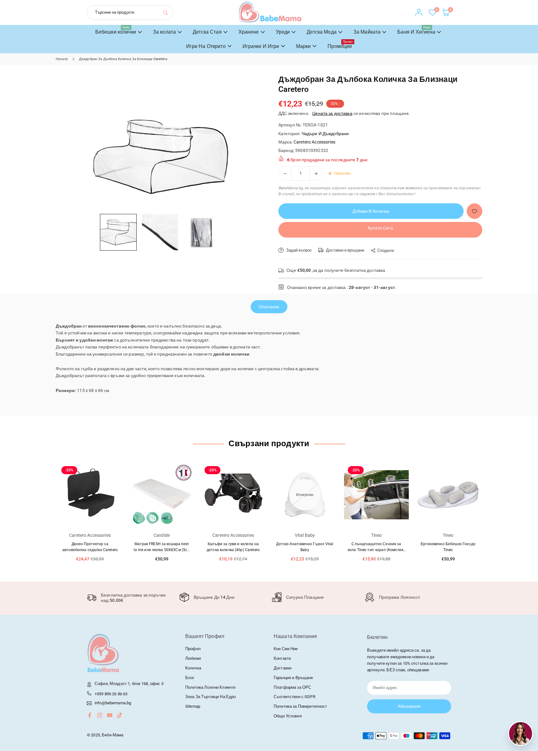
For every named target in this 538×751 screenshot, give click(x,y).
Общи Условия (288, 716)
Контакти (282, 658)
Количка (193, 668)
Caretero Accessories (314, 141)
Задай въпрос (298, 250)
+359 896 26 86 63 (111, 694)
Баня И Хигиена (416, 30)
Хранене (248, 32)
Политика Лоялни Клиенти (210, 687)
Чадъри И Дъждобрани (325, 133)
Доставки (282, 668)
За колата (164, 32)
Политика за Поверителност (300, 706)
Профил (193, 648)
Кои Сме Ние (286, 648)
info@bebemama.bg (113, 703)
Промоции (340, 44)
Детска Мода (322, 32)
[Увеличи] (316, 173)
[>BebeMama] (270, 12)
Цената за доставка (332, 113)
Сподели (385, 250)
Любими (193, 658)
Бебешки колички (115, 30)
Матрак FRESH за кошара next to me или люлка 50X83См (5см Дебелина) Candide (162, 550)
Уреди (283, 32)
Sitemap (192, 706)
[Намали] (285, 173)
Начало (62, 59)
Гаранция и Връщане (293, 677)
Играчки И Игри (261, 46)
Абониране (409, 706)
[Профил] (419, 12)
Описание (269, 306)
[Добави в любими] (474, 211)
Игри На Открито (206, 46)
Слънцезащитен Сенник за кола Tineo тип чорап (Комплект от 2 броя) (376, 550)
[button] (118, 232)
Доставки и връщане (344, 250)
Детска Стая (207, 32)
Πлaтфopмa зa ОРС (292, 687)
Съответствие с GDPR (294, 696)
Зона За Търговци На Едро (210, 696)
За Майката (366, 32)
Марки (303, 46)
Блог (190, 677)
